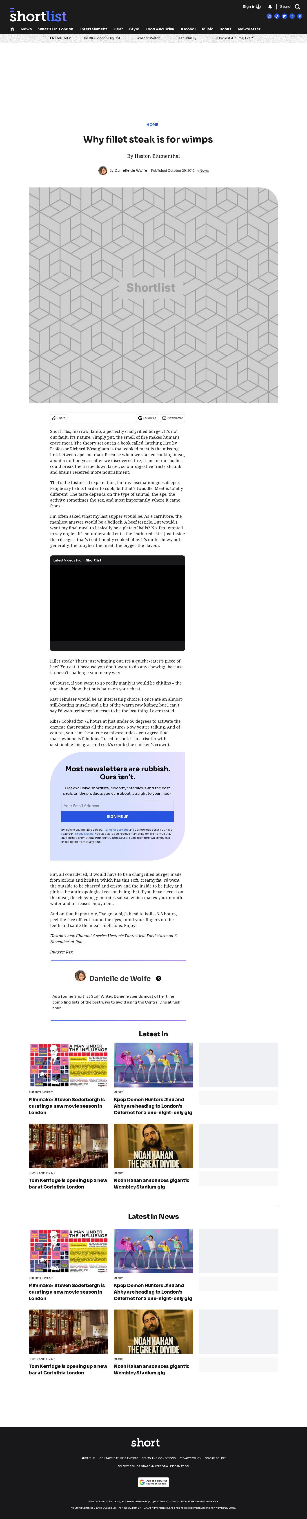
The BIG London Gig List (101, 38)
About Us (88, 1458)
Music (207, 29)
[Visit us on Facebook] (292, 16)
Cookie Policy (215, 1458)
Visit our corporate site (203, 1501)
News (26, 29)
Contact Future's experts (118, 1458)
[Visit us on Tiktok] (277, 16)
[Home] (12, 29)
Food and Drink (160, 29)
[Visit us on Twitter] (300, 16)
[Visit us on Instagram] (269, 16)
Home (152, 124)
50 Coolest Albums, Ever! (232, 38)
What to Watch (148, 38)
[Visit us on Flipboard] (284, 16)
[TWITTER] (160, 978)
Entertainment (93, 29)
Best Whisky (186, 38)
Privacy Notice (83, 833)
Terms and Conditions (159, 1458)
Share (61, 418)
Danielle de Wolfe (130, 170)
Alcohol (188, 29)
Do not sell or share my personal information (153, 1466)
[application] (117, 603)
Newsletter (249, 29)
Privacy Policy (190, 1458)
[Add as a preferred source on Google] (153, 1482)
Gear (118, 29)
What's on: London (55, 29)
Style (134, 29)
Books (225, 29)
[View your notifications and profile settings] (270, 6)
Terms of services (116, 829)
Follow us (149, 418)
